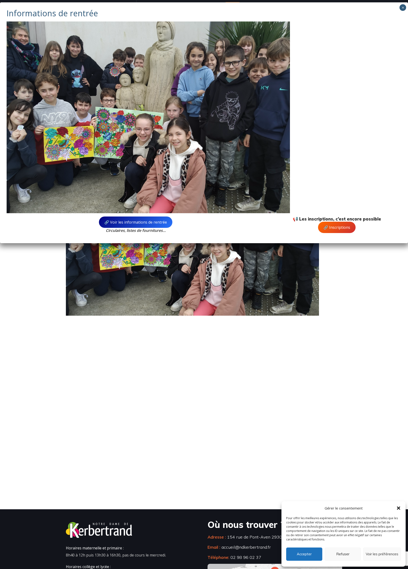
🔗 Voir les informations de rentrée (135, 222)
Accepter (304, 554)
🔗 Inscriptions (336, 227)
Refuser (342, 554)
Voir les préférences (382, 554)
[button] (398, 508)
